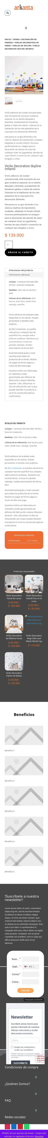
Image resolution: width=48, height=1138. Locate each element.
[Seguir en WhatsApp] (26, 1126)
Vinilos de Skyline (22, 46)
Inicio (8, 39)
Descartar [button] (39, 1136)
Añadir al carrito (20, 252)
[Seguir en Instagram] (7, 1126)
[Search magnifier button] (7, 13)
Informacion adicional (19, 274)
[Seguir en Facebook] (14, 1126)
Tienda (16, 39)
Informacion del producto (21, 270)
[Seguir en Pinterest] (20, 1126)
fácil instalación (19, 329)
